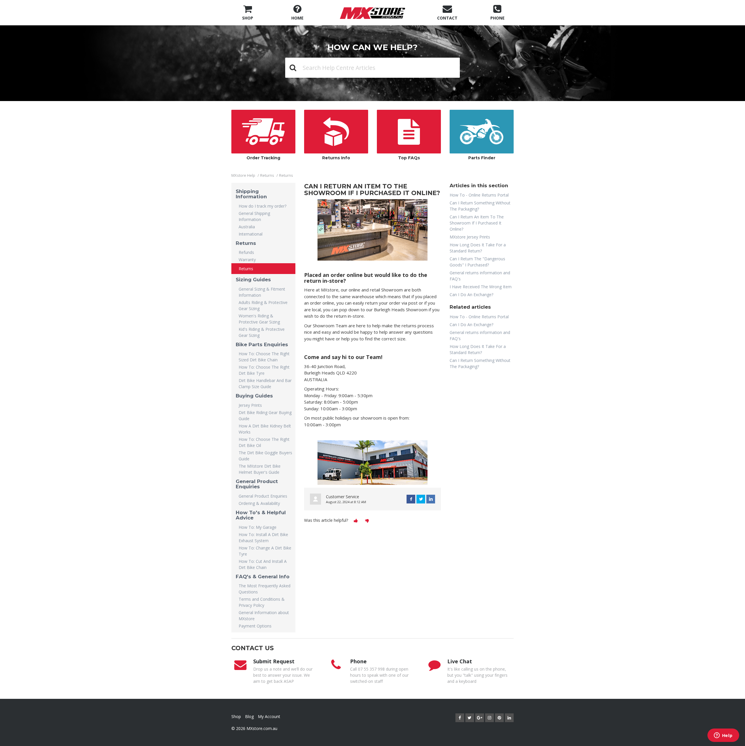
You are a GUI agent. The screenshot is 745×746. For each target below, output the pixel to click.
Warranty (247, 259)
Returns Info (336, 157)
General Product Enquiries (257, 483)
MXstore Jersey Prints (470, 237)
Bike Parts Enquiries (262, 344)
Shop (236, 716)
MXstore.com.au (261, 728)
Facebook (411, 499)
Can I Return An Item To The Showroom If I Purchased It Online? (477, 223)
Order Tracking (263, 157)
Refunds (246, 252)
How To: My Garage (257, 527)
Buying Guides (254, 396)
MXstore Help (243, 175)
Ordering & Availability (259, 503)
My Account (269, 716)
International (250, 234)
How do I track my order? (262, 206)
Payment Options (255, 626)
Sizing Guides (253, 279)
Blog (249, 716)
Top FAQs (409, 157)
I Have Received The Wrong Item (481, 286)
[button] (356, 520)
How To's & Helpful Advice (261, 515)
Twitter (420, 499)
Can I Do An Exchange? (471, 294)
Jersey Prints (250, 405)
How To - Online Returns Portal (479, 195)
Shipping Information (251, 193)
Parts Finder (481, 157)
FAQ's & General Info (263, 576)
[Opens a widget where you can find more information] (723, 736)
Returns (267, 175)
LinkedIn (430, 499)
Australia (247, 226)
